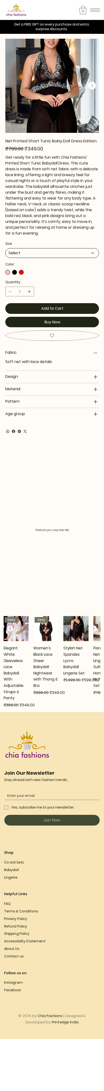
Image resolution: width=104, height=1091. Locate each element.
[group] (52, 662)
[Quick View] (76, 628)
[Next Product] (94, 628)
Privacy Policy (15, 918)
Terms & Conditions (21, 911)
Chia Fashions (49, 1015)
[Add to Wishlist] (52, 335)
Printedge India (65, 1022)
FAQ (7, 903)
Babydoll (11, 869)
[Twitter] (25, 431)
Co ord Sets (14, 862)
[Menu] (95, 10)
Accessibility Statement (24, 941)
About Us (12, 948)
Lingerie (10, 877)
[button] (83, 10)
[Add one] (29, 291)
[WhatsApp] (7, 431)
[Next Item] (92, 86)
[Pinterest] (19, 431)
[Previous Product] (10, 628)
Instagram (13, 982)
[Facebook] (13, 431)
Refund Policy (15, 926)
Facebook (12, 990)
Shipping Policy (17, 933)
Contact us (14, 956)
